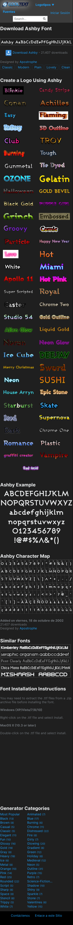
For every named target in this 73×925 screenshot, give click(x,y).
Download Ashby (25, 52)
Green (34, 852)
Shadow (36, 885)
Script (6, 885)
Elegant (8, 835)
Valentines (37, 902)
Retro (33, 877)
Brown (7, 822)
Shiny (33, 889)
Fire (32, 835)
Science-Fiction (40, 881)
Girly (32, 839)
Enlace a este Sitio (48, 915)
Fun (5, 839)
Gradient (35, 848)
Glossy (8, 843)
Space (7, 894)
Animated (36, 814)
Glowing (36, 843)
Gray (6, 852)
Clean (66, 67)
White (6, 906)
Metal (6, 864)
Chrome (35, 827)
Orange (8, 869)
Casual (7, 827)
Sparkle (35, 894)
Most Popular (10, 814)
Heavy (7, 856)
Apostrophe (28, 62)
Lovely (51, 67)
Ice (4, 860)
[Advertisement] (36, 770)
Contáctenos (20, 915)
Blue (33, 818)
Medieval (36, 860)
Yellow (35, 906)
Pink (6, 873)
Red (6, 877)
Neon (33, 864)
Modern (23, 67)
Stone (33, 898)
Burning (35, 822)
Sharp (6, 889)
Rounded (9, 881)
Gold (6, 848)
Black (7, 818)
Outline (35, 869)
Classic (7, 67)
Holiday (35, 856)
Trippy (7, 902)
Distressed (38, 831)
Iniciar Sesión (60, 13)
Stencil (7, 898)
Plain (37, 67)
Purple (34, 873)
